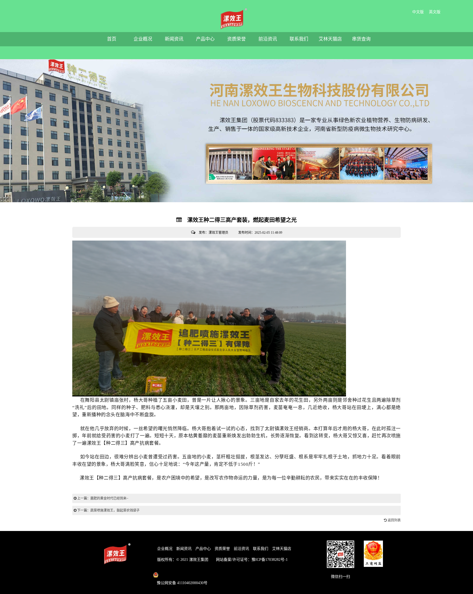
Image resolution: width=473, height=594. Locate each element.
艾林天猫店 (330, 39)
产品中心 (205, 39)
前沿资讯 (267, 39)
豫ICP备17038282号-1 (270, 560)
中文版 (418, 12)
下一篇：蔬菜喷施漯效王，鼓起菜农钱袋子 (108, 510)
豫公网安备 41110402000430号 (182, 583)
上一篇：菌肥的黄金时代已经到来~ (102, 498)
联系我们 (299, 39)
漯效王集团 (198, 560)
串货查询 (361, 39)
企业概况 (143, 39)
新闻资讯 (174, 39)
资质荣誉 (236, 39)
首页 (111, 39)
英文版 (434, 12)
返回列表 (394, 520)
